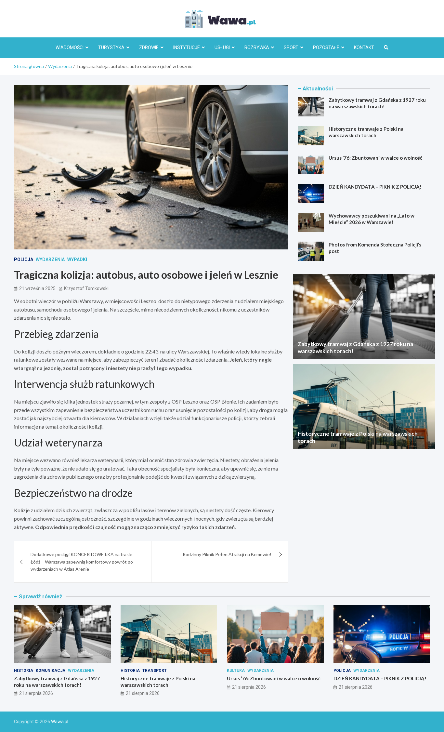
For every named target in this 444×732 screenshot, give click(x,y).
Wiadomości (70, 47)
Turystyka (111, 47)
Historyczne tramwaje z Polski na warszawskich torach (366, 132)
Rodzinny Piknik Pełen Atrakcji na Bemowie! (227, 554)
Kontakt (364, 47)
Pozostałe (326, 47)
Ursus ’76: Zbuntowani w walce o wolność (375, 158)
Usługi (222, 47)
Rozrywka (256, 47)
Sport (291, 47)
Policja (23, 259)
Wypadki (77, 259)
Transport (154, 670)
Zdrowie (149, 47)
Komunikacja (50, 670)
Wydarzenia (50, 259)
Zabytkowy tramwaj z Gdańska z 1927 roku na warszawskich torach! (377, 103)
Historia (23, 670)
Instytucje (186, 47)
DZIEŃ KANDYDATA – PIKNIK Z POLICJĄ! (375, 187)
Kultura (236, 670)
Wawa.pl (59, 721)
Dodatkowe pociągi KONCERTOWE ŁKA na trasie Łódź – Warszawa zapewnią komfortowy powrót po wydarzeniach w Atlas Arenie (82, 562)
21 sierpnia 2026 (36, 693)
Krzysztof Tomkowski (86, 288)
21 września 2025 (37, 288)
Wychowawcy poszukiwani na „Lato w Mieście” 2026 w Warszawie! (371, 219)
